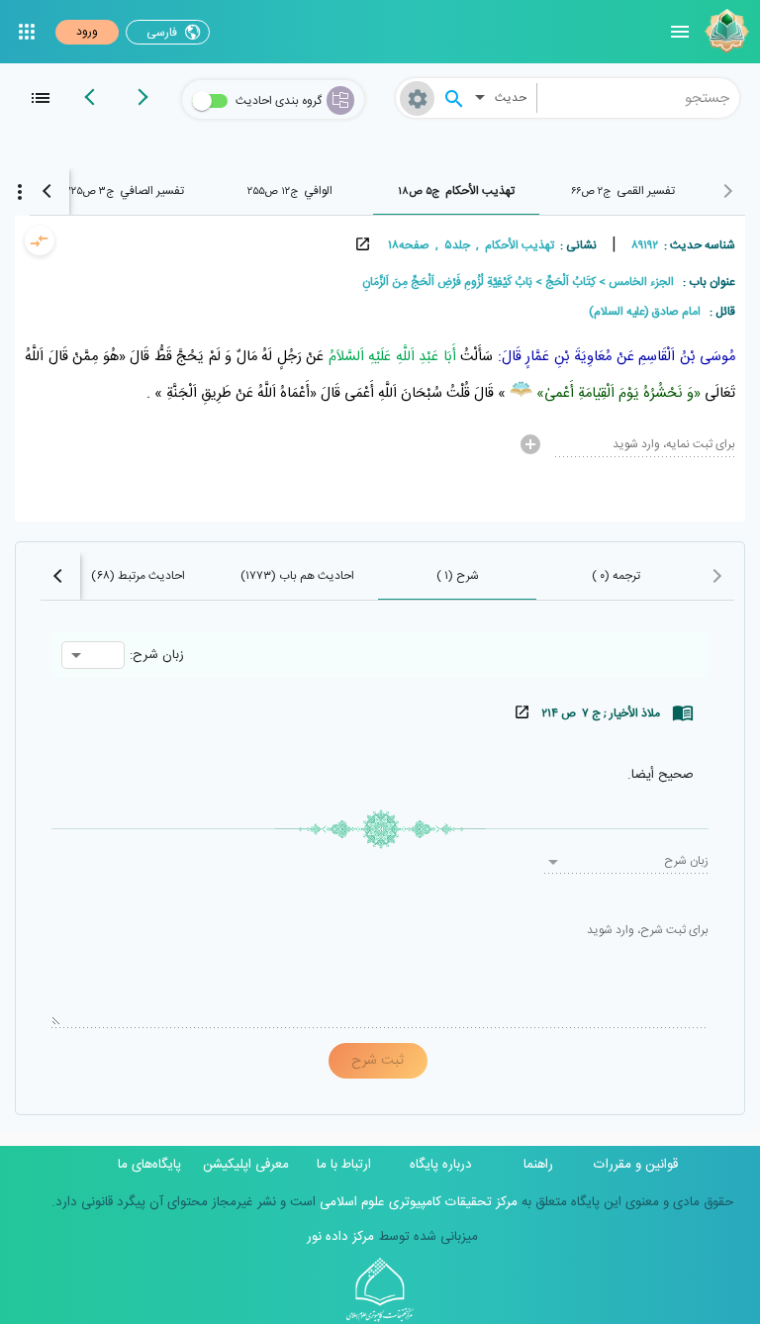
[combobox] (638, 98)
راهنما (538, 1165)
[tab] (622, 191)
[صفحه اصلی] (724, 31)
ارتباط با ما (344, 1165)
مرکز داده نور (340, 1237)
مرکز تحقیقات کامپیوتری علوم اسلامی (417, 1202)
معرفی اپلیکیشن (246, 1165)
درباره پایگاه (441, 1165)
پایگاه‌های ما (149, 1165)
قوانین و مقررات (636, 1165)
